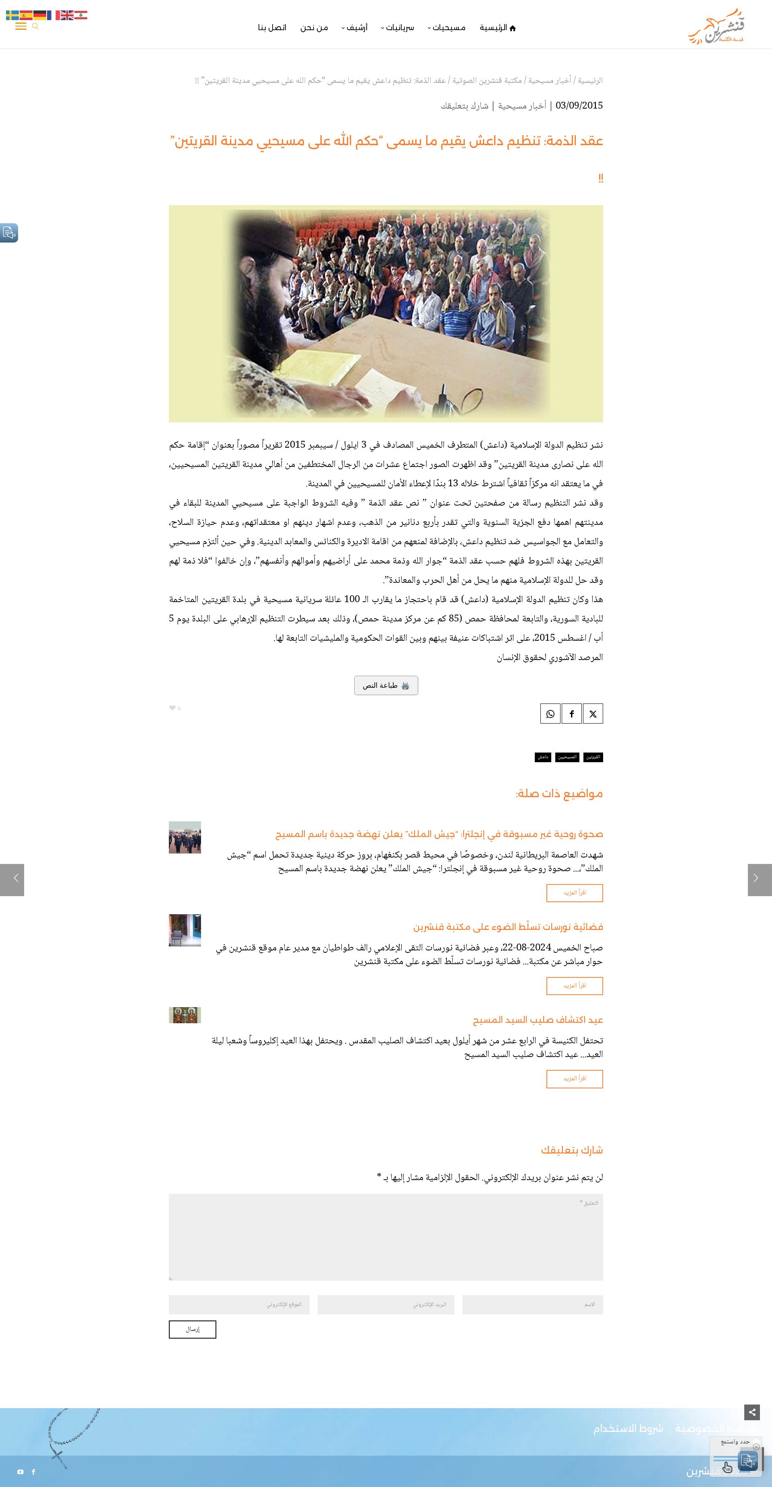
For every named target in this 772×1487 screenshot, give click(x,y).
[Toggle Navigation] (21, 28)
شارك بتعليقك (464, 106)
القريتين (593, 757)
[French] (54, 15)
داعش (543, 757)
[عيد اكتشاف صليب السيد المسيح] (185, 1015)
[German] (40, 15)
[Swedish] (13, 15)
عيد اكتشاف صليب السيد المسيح (538, 1020)
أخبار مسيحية (522, 106)
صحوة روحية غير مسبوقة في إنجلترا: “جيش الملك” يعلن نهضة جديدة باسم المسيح (439, 834)
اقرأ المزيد (574, 893)
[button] (752, 1433)
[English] (67, 15)
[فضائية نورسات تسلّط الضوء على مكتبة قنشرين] (185, 930)
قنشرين (703, 1471)
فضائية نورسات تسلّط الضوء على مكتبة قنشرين (508, 927)
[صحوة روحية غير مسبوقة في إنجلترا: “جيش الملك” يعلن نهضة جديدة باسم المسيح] (185, 837)
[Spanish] (26, 15)
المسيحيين (567, 757)
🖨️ (386, 685)
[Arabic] (81, 15)
